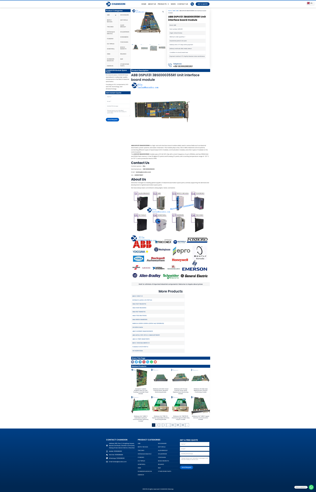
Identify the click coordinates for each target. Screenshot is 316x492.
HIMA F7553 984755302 (139, 315)
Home (170, 11)
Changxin (118, 4)
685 (178, 425)
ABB (174, 11)
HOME (143, 4)
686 (183, 425)
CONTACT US (182, 4)
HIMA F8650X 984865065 (139, 319)
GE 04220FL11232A (137, 351)
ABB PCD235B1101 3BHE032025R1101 (142, 331)
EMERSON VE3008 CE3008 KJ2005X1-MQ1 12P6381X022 (148, 323)
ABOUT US (152, 4)
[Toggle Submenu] (115, 15)
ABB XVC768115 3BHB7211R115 (141, 339)
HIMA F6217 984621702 (138, 312)
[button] (192, 4)
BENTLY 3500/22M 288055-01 (141, 343)
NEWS (173, 4)
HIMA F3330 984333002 (139, 308)
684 (172, 425)
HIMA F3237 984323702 (139, 304)
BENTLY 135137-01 (137, 296)
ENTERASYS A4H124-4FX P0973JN (142, 300)
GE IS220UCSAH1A (137, 327)
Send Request (112, 120)
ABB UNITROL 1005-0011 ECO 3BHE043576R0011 (146, 335)
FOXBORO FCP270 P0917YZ (140, 347)
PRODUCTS (162, 4)
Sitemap (170, 489)
